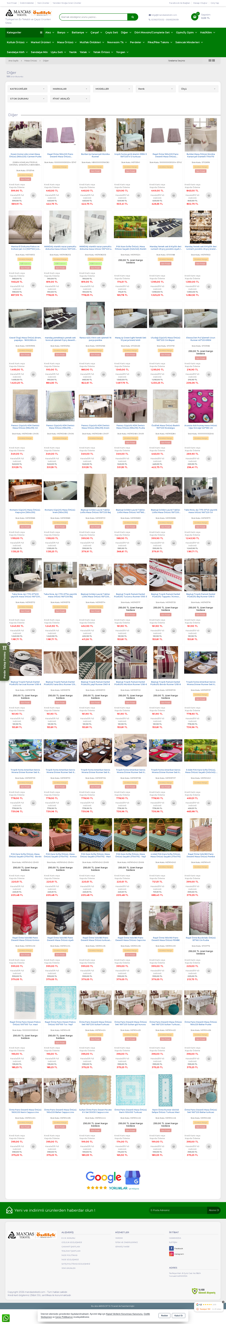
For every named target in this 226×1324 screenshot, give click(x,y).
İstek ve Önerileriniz (126, 1242)
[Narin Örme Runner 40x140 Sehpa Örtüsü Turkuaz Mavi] (165, 1090)
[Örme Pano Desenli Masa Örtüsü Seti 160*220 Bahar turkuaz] (200, 1090)
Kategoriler (14, 32)
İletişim (173, 1242)
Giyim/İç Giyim (185, 32)
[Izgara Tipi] (210, 60)
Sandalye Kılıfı (16, 52)
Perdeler (136, 42)
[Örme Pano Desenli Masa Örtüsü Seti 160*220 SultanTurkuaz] (95, 1002)
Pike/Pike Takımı (159, 42)
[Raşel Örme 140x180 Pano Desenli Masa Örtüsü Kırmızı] (25, 918)
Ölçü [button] (184, 88)
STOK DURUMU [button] (19, 98)
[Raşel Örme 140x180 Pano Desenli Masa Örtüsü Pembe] (200, 834)
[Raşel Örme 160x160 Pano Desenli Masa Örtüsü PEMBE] (165, 918)
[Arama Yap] (132, 17)
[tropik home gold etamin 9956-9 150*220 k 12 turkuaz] (130, 134)
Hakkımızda (175, 1238)
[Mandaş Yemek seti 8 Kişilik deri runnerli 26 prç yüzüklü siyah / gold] (165, 227)
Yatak (83, 52)
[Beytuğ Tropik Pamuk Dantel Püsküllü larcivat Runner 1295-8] (25, 662)
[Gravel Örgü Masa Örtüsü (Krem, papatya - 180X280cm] (25, 318)
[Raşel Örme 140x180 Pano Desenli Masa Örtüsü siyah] (60, 918)
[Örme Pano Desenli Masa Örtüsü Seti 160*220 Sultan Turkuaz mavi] (165, 1002)
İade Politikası (69, 1255)
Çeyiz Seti (111, 32)
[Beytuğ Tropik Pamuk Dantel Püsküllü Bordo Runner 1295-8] (165, 662)
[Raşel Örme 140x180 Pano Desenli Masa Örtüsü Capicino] (130, 918)
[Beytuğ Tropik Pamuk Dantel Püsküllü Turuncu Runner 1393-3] (130, 574)
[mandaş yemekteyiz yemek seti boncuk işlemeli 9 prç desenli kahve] (60, 318)
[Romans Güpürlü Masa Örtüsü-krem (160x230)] (60, 490)
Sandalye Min (39, 52)
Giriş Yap (215, 3)
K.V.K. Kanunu (68, 1238)
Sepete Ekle (33, 195)
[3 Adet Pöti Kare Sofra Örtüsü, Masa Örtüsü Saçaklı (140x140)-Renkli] (200, 750)
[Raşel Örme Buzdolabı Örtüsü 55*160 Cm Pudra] (200, 918)
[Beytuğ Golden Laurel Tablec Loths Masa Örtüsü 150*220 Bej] (95, 490)
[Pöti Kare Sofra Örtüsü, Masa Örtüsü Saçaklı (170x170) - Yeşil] (130, 834)
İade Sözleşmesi (70, 1259)
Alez (48, 32)
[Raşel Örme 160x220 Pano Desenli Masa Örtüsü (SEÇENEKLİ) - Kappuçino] (165, 134)
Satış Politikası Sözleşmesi (75, 1264)
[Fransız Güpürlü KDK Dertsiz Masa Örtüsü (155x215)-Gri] (25, 405)
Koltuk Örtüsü (16, 42)
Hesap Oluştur (200, 3)
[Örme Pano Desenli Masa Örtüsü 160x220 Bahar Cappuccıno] (60, 1090)
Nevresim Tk (115, 42)
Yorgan (121, 52)
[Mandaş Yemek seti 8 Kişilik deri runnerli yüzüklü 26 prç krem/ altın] (200, 227)
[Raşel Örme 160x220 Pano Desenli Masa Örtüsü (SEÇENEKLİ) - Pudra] (60, 134)
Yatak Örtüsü (101, 52)
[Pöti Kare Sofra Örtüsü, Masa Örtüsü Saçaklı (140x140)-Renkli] (130, 227)
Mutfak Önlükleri (90, 42)
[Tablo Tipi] (213, 60)
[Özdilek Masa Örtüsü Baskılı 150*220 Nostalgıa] (165, 405)
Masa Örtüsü (65, 42)
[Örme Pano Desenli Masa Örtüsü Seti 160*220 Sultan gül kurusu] (130, 1002)
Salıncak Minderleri (187, 42)
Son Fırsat (12, 3)
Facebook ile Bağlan (179, 3)
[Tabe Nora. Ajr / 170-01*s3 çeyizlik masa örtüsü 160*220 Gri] (200, 490)
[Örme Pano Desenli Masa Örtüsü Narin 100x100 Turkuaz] (130, 1090)
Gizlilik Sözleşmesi (71, 1242)
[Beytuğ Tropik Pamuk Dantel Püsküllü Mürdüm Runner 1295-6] (130, 662)
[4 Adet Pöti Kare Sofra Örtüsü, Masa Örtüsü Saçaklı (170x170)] (165, 834)
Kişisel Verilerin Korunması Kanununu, (124, 1314)
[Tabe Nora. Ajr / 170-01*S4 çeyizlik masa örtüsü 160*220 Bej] (60, 574)
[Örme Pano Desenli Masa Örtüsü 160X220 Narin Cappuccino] (25, 1090)
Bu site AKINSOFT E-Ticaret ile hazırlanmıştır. (113, 1306)
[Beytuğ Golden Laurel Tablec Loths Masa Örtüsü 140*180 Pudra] (130, 490)
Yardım (119, 1238)
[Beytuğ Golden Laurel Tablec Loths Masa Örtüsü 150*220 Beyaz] (95, 574)
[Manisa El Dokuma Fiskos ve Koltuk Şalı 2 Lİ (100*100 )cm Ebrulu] (25, 227)
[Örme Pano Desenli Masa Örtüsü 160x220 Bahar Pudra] (200, 1002)
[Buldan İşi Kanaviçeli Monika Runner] (95, 134)
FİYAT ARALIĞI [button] (61, 98)
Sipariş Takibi (122, 1246)
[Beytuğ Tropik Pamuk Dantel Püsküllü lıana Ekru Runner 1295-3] (60, 662)
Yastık (73, 52)
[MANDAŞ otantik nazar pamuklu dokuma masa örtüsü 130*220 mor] (60, 227)
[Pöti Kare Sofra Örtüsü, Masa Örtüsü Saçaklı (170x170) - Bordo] (25, 834)
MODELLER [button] (102, 88)
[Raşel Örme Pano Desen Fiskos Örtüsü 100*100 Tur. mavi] (25, 1002)
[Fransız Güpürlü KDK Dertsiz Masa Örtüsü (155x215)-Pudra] (130, 405)
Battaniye (78, 32)
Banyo (61, 32)
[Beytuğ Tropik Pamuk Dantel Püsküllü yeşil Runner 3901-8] (95, 662)
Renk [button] (141, 88)
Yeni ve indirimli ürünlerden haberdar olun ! (54, 1210)
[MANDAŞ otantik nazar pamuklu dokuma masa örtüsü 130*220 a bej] (95, 227)
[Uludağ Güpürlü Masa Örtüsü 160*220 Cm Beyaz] (165, 318)
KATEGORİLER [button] (18, 88)
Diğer (125, 32)
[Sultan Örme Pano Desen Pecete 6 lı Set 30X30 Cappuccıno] (95, 1090)
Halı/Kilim (206, 32)
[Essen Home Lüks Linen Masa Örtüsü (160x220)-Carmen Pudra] (25, 134)
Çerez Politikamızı (64, 1317)
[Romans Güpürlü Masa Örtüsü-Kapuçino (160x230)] (25, 490)
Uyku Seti (57, 52)
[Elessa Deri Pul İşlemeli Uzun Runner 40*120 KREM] (200, 318)
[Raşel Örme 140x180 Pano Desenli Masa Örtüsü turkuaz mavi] (95, 918)
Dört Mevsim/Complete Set (152, 32)
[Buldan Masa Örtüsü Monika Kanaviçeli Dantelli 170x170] (200, 134)
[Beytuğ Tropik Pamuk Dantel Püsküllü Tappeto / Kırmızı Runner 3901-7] (165, 574)
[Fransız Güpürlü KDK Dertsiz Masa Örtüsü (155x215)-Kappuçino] (60, 405)
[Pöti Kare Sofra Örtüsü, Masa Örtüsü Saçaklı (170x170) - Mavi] (95, 834)
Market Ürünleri (41, 42)
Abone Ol (214, 1210)
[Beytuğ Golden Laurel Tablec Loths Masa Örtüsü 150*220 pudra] (165, 490)
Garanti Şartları (70, 1246)
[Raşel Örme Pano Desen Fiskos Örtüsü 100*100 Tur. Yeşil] (60, 1002)
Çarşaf (95, 32)
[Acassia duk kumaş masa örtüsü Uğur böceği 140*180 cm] (200, 405)
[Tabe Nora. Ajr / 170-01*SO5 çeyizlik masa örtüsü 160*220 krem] (25, 574)
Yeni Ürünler (68, 1268)
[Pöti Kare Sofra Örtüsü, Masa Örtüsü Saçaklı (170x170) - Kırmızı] (60, 834)
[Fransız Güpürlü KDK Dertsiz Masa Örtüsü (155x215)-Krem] (95, 405)
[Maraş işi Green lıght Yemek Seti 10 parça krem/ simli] (130, 318)
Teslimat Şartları (70, 1251)
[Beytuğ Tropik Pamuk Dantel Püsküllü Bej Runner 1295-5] (200, 574)
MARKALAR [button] (60, 88)
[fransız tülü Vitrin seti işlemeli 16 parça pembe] (95, 318)
